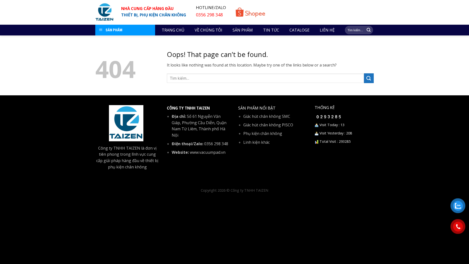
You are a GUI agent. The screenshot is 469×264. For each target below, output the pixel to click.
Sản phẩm (243, 30)
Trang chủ (173, 30)
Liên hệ (327, 30)
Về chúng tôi (208, 30)
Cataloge (299, 30)
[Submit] (368, 30)
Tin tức (271, 30)
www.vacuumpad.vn (207, 152)
